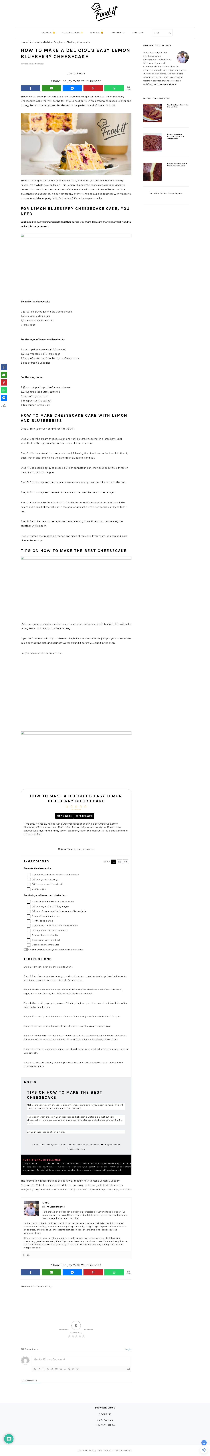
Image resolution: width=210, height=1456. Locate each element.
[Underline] (43, 1369)
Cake (33, 1286)
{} (73, 1369)
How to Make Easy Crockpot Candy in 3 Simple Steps (175, 136)
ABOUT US (105, 1414)
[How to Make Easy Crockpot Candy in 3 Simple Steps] (152, 143)
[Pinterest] (93, 88)
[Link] (69, 1369)
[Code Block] (65, 1369)
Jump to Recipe (76, 73)
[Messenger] (72, 88)
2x (119, 862)
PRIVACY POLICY (105, 1424)
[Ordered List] (52, 1369)
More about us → (168, 84)
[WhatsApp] (114, 88)
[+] (77, 1369)
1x (114, 862)
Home (24, 42)
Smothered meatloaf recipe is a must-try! (178, 106)
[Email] (51, 88)
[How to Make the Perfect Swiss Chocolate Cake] (152, 172)
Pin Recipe (66, 816)
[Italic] (39, 1369)
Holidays (49, 1286)
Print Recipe (85, 816)
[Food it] (105, 23)
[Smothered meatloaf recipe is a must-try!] (152, 113)
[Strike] (48, 1369)
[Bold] (35, 1369)
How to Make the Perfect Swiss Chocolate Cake (177, 165)
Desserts (40, 1286)
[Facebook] (30, 88)
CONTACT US (105, 1419)
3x (125, 862)
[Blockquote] (61, 1369)
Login (127, 1349)
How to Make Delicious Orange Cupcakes (165, 193)
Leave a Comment (36, 64)
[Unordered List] (56, 1369)
